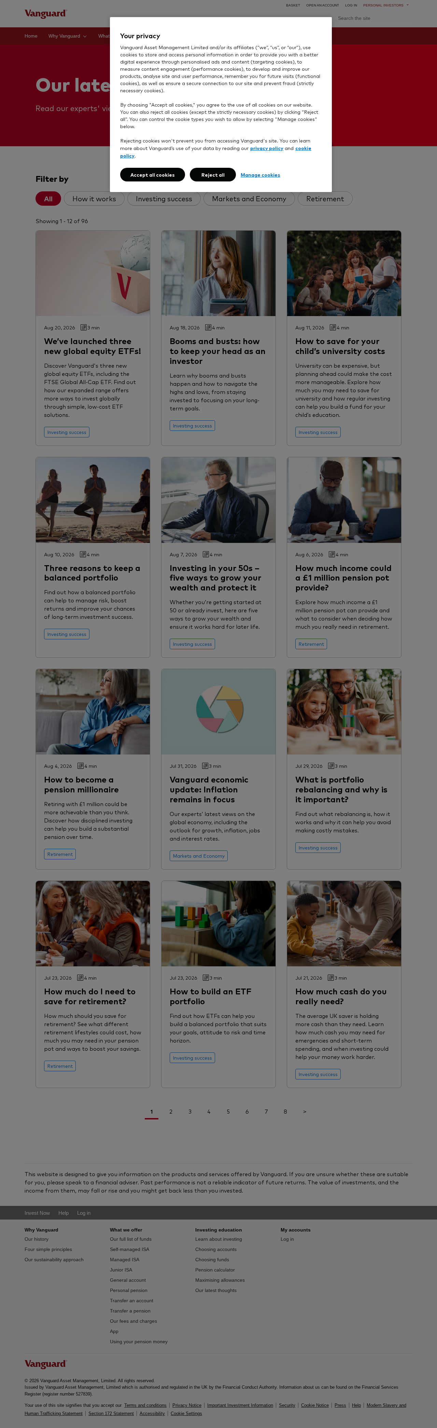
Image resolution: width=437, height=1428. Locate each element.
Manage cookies (260, 174)
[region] (221, 104)
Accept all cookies (152, 174)
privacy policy (266, 148)
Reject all (213, 174)
